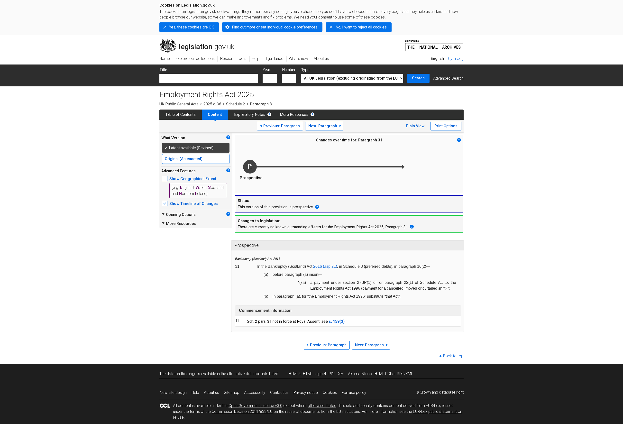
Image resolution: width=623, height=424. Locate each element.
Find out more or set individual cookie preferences (275, 27)
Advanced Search (448, 78)
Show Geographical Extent (192, 178)
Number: (289, 69)
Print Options (446, 126)
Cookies (330, 392)
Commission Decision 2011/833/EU (242, 411)
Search (418, 78)
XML (342, 373)
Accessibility (254, 392)
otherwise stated (322, 405)
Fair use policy (354, 392)
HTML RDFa (384, 373)
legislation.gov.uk (199, 41)
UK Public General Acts (179, 104)
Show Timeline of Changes (193, 203)
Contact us (279, 392)
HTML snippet (314, 373)
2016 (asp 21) (325, 266)
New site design (173, 392)
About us (211, 392)
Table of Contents (180, 114)
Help (195, 392)
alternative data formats (247, 373)
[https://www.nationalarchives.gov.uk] (434, 43)
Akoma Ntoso (360, 373)
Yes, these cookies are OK (191, 27)
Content (215, 114)
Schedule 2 (235, 104)
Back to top (453, 356)
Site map (231, 392)
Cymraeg (456, 58)
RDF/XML (405, 373)
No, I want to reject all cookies (361, 27)
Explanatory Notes (249, 114)
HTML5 (295, 373)
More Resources (294, 114)
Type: (305, 69)
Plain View (415, 126)
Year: (267, 69)
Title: (164, 69)
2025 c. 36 (212, 104)
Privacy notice (305, 392)
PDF (332, 373)
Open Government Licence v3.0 (255, 405)
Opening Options (178, 214)
